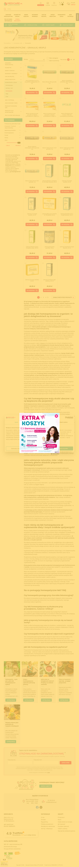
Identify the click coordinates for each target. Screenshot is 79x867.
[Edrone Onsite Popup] (39, 433)
